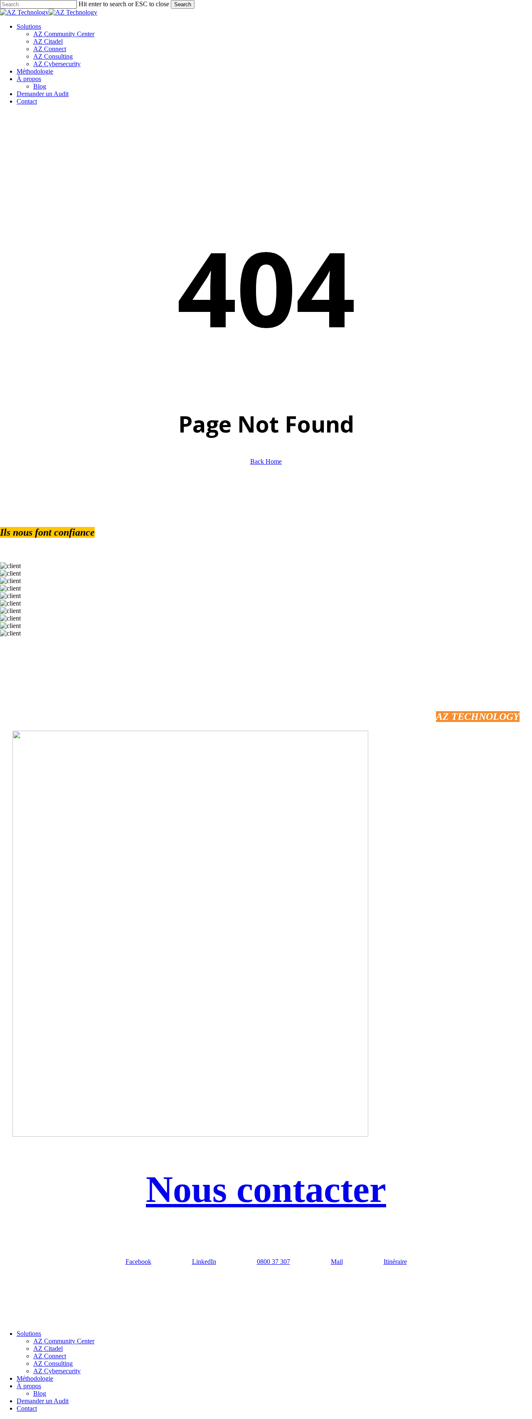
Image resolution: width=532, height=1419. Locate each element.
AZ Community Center (63, 1341)
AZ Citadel (48, 1348)
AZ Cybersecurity (57, 1371)
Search (182, 4)
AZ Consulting (53, 1363)
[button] (266, 1189)
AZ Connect (49, 1356)
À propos (29, 1385)
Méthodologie (35, 1378)
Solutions (29, 1333)
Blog (39, 1393)
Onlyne (338, 1306)
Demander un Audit (43, 1400)
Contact (27, 1408)
